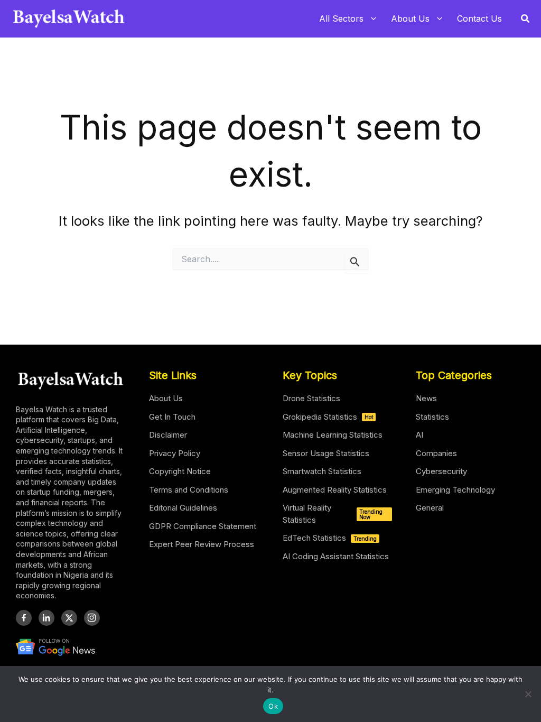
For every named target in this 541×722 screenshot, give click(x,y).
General (430, 508)
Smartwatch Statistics (322, 471)
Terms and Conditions (188, 490)
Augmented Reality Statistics (335, 490)
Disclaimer (168, 435)
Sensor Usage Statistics (326, 453)
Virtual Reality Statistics (333, 514)
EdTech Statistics (330, 538)
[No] (528, 694)
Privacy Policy (174, 453)
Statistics (432, 417)
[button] (525, 18)
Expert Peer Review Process (201, 544)
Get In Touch (172, 417)
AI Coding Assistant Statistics (336, 556)
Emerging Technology (455, 490)
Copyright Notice (180, 471)
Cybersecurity (441, 471)
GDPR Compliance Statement (202, 526)
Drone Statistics (311, 398)
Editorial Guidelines (183, 508)
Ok (273, 706)
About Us (166, 398)
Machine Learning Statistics (333, 435)
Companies (436, 453)
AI (419, 435)
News (426, 398)
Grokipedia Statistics (328, 417)
